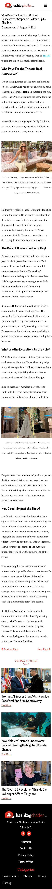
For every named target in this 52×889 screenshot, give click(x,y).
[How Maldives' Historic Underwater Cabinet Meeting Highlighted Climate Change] (26, 724)
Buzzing (7, 883)
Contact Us (26, 848)
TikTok (46, 55)
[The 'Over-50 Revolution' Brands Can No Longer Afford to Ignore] (26, 773)
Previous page (11, 649)
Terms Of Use (26, 861)
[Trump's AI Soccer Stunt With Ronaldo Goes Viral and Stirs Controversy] (26, 680)
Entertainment (8, 27)
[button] (45, 5)
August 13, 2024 (28, 27)
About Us (26, 841)
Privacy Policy (26, 855)
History (42, 876)
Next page (43, 649)
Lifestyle (28, 876)
